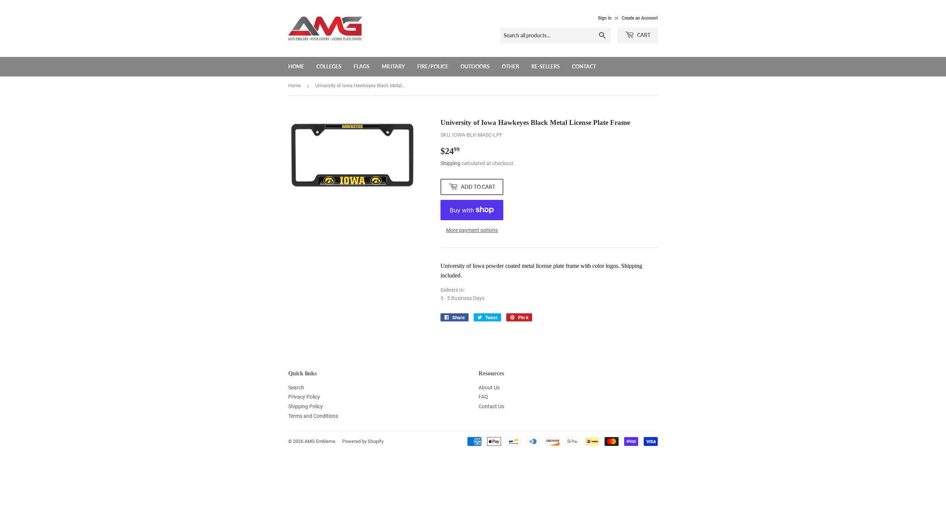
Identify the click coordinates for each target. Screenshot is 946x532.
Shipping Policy (305, 406)
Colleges (328, 66)
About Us (489, 388)
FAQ (483, 397)
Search (296, 388)
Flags (362, 66)
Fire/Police (432, 66)
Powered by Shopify (363, 441)
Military (393, 66)
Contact (584, 66)
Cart (643, 35)
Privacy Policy (304, 397)
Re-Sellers (545, 66)
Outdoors (475, 66)
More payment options (472, 230)
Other (510, 66)
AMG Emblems (320, 441)
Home (296, 66)
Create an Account (640, 18)
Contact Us (491, 406)
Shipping (450, 163)
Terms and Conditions (313, 416)
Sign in (605, 18)
